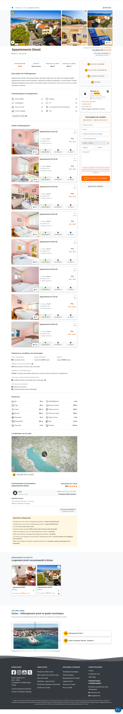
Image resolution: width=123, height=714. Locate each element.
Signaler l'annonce (96, 186)
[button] (44, 454)
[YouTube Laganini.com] (24, 672)
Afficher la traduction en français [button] (21, 503)
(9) (36, 317)
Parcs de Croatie (42, 678)
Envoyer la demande (97, 64)
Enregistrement (95, 695)
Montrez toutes (19, 116)
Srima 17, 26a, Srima (19, 53)
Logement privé (68, 681)
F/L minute (71, 152)
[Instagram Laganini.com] (19, 672)
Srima (25, 7)
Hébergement (18, 7)
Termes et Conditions (18, 691)
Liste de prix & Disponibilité (97, 70)
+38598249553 (86, 104)
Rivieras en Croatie (69, 684)
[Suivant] (33, 575)
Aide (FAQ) (92, 677)
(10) (35, 152)
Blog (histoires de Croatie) (71, 678)
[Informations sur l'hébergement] (33, 590)
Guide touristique (68, 675)
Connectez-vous (94, 692)
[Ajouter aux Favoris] (33, 567)
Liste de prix (45, 152)
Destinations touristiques (71, 672)
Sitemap (28, 691)
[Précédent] (14, 575)
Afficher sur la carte (25, 474)
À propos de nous (94, 674)
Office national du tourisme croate (48, 675)
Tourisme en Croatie (43, 687)
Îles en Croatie (67, 687)
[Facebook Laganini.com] (14, 672)
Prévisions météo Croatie (45, 672)
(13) (109, 42)
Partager (107, 7)
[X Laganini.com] (30, 672)
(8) (36, 179)
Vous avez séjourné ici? (102, 54)
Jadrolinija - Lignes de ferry (45, 681)
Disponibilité (58, 152)
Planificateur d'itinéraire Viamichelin (48, 684)
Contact (91, 670)
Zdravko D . (18, 41)
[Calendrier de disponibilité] (58, 593)
